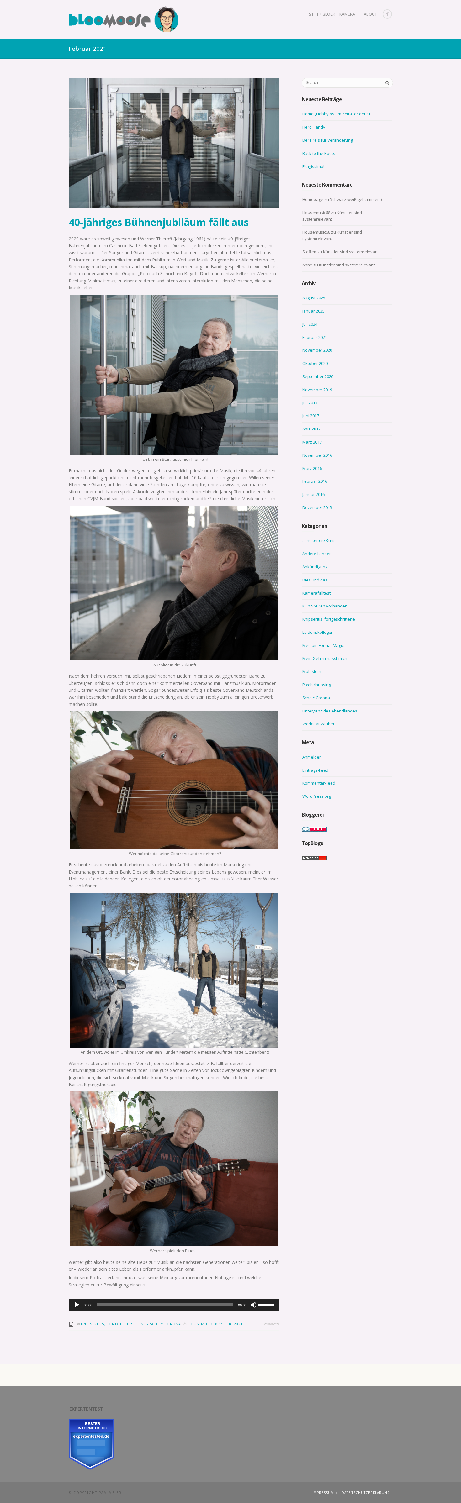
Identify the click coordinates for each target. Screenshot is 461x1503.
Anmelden (312, 757)
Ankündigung (314, 567)
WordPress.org (316, 796)
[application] (174, 1305)
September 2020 (317, 376)
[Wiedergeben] (77, 1305)
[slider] (267, 1304)
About (370, 14)
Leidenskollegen (318, 632)
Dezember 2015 (317, 507)
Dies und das (314, 580)
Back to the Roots (318, 153)
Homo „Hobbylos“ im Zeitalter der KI (336, 114)
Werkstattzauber (318, 724)
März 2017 (312, 442)
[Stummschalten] (253, 1305)
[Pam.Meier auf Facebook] (387, 14)
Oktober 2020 (315, 363)
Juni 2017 (310, 415)
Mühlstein (311, 671)
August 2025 (313, 298)
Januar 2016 (313, 494)
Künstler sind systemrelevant (351, 252)
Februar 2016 (314, 481)
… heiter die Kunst (319, 540)
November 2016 (317, 455)
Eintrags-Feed (315, 770)
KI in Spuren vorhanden (324, 606)
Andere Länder (316, 553)
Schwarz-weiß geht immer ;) (356, 199)
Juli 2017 (309, 403)
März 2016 (312, 468)
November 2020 (317, 350)
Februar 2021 (314, 337)
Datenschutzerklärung (366, 1492)
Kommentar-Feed (318, 783)
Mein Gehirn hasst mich (324, 658)
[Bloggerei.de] (314, 828)
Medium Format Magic (323, 645)
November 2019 (317, 389)
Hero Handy (313, 127)
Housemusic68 (203, 1324)
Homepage (312, 199)
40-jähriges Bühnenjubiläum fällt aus (159, 222)
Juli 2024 (309, 324)
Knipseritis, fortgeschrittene (113, 1324)
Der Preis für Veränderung (327, 140)
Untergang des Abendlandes (329, 711)
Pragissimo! (313, 166)
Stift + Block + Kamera (332, 14)
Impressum (323, 1492)
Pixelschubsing (316, 684)
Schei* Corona (165, 1324)
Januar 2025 (313, 311)
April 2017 (311, 429)
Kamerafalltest (316, 593)
